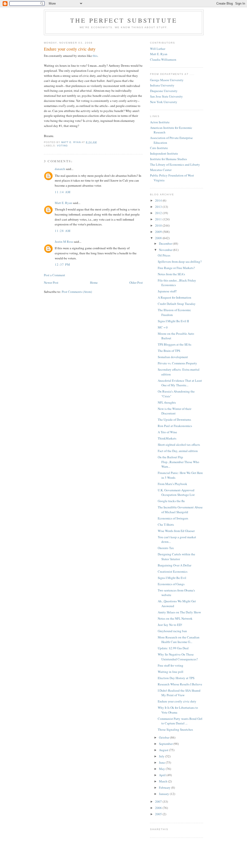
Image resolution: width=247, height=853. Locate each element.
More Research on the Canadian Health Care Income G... (178, 639)
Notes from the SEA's (171, 274)
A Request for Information (174, 297)
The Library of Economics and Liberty (175, 164)
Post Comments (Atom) (77, 291)
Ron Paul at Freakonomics (175, 426)
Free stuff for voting (170, 665)
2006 (159, 808)
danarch (60, 169)
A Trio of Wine (167, 432)
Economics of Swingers (173, 518)
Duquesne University (164, 91)
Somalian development (173, 357)
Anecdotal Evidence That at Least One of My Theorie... (180, 382)
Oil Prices (164, 255)
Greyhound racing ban (172, 631)
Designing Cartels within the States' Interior (176, 556)
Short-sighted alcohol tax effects (179, 444)
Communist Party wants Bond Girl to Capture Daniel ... (180, 721)
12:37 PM (62, 264)
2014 (159, 200)
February (165, 787)
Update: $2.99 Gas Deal (173, 648)
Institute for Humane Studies (168, 159)
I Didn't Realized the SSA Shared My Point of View (179, 692)
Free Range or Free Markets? (176, 268)
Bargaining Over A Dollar (174, 565)
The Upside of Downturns (174, 419)
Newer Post (51, 282)
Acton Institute (160, 122)
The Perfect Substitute (123, 20)
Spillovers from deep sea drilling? (180, 261)
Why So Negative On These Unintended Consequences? (178, 656)
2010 (159, 225)
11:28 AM (63, 231)
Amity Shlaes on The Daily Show (179, 612)
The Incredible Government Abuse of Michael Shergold (180, 509)
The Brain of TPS (169, 350)
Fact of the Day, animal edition (178, 451)
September (166, 743)
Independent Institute (164, 153)
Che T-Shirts (166, 524)
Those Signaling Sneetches (175, 729)
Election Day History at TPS (176, 678)
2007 (159, 801)
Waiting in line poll (170, 671)
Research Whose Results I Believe (180, 684)
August (164, 750)
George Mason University (167, 80)
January (164, 794)
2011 (159, 219)
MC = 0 (163, 327)
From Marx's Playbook (172, 484)
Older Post (136, 282)
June (162, 762)
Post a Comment (54, 275)
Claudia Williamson (163, 59)
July (162, 756)
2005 (159, 814)
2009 (159, 232)
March (163, 781)
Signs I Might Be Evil (172, 578)
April (162, 775)
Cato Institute (159, 148)
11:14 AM (63, 192)
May (162, 769)
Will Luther (157, 48)
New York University (163, 102)
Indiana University (162, 85)
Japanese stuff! (167, 291)
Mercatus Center (161, 170)
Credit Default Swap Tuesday (177, 304)
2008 (159, 238)
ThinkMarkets (167, 438)
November (166, 250)
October (164, 737)
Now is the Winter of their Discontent (174, 411)
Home (94, 282)
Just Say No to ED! (170, 625)
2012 (159, 213)
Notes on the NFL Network (175, 618)
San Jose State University (166, 96)
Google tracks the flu (171, 501)
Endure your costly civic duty (177, 701)
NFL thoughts (167, 402)
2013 (159, 206)
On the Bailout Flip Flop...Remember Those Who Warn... (178, 462)
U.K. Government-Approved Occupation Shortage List (176, 492)
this (95, 55)
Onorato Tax (166, 548)
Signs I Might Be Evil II (173, 321)
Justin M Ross (64, 241)
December (166, 243)
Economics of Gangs (171, 584)
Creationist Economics (172, 571)
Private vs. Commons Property (177, 363)
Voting (62, 145)
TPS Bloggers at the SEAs (174, 344)
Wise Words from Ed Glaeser (176, 531)
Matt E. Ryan (63, 203)
